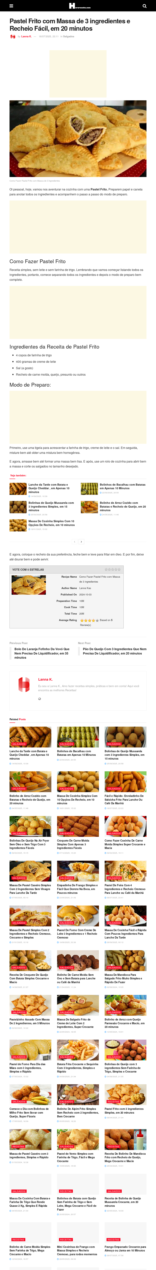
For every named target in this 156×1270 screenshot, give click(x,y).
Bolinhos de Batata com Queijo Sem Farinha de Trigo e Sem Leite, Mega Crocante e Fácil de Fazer (76, 1203)
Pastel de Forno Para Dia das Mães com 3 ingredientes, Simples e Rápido (27, 1067)
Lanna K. (26, 36)
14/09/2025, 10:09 (38, 496)
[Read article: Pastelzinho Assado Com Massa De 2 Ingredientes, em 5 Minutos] (30, 1005)
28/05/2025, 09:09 (67, 1259)
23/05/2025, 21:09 (67, 897)
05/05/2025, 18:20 (67, 1121)
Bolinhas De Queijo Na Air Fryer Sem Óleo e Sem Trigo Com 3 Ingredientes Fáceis (29, 844)
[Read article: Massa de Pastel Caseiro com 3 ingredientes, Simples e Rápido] (30, 1139)
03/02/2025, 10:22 (19, 1028)
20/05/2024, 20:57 (67, 1214)
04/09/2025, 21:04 (67, 1076)
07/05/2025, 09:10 (19, 897)
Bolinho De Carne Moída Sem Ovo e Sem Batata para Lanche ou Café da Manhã (76, 978)
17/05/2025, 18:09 (19, 1121)
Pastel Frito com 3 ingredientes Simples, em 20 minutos (124, 1110)
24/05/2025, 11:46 (110, 514)
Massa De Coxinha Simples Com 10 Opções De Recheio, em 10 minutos (52, 523)
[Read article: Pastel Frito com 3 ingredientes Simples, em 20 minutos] (125, 1094)
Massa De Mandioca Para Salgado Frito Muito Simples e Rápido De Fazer (123, 978)
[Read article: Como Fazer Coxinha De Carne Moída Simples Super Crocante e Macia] (125, 826)
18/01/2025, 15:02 (38, 529)
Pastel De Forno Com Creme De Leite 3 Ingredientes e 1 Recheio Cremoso (77, 933)
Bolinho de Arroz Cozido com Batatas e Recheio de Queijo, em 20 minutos (123, 506)
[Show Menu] (11, 5)
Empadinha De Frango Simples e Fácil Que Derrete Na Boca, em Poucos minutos (77, 888)
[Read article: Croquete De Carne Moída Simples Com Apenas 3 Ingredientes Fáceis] (78, 826)
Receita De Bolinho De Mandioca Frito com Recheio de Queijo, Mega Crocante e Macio (125, 1157)
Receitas (113, 1101)
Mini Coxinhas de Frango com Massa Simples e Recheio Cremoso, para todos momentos (77, 1250)
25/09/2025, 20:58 (38, 514)
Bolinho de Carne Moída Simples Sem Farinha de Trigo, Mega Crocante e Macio (30, 1250)
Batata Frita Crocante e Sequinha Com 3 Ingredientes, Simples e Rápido (77, 1067)
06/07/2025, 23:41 (114, 897)
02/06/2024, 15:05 (114, 987)
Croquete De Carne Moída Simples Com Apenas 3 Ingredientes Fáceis (73, 844)
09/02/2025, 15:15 (19, 853)
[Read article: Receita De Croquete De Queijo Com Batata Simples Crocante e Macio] (30, 960)
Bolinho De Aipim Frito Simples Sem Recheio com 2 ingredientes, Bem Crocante (78, 1112)
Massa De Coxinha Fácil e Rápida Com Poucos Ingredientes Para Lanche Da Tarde (125, 933)
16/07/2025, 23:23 (114, 808)
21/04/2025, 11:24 (67, 987)
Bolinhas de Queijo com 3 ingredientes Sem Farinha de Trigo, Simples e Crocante (122, 1067)
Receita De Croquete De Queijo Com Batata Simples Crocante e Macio (29, 978)
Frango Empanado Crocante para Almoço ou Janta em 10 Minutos (125, 1248)
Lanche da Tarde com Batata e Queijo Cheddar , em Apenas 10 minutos (49, 488)
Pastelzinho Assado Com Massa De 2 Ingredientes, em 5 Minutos (30, 1021)
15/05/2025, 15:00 (67, 1166)
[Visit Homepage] (78, 5)
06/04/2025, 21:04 (114, 1117)
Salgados (68, 36)
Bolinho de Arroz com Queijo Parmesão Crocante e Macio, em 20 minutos (125, 1023)
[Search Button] (144, 5)
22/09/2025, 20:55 (110, 492)
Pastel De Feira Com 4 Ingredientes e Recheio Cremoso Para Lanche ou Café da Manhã (125, 888)
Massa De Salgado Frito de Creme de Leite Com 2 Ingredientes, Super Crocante (75, 1023)
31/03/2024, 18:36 (19, 1162)
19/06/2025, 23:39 (67, 942)
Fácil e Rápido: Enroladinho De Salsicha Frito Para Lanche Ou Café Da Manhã (124, 799)
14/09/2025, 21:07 (19, 987)
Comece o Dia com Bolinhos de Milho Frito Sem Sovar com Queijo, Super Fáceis (29, 1112)
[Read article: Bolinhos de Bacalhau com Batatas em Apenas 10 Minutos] (89, 489)
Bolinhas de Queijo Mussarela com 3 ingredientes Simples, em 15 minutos (51, 506)
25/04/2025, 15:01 (114, 1166)
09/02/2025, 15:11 (114, 853)
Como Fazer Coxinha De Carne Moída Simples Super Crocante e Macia (125, 844)
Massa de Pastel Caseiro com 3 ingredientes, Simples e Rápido (29, 1155)
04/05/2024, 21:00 (19, 1210)
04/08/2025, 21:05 (114, 1076)
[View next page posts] (81, 541)
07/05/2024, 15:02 (19, 1076)
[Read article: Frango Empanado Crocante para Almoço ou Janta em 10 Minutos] (125, 1232)
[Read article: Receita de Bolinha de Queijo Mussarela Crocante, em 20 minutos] (125, 1184)
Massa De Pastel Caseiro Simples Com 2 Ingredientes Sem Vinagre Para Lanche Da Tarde (30, 888)
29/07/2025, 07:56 (114, 1255)
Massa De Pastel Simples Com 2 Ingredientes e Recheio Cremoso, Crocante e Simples (30, 933)
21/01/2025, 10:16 (19, 942)
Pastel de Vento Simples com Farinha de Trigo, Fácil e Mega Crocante (76, 1157)
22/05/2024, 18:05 (67, 1032)
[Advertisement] (78, 74)
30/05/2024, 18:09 (114, 1210)
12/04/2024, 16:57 (19, 1259)
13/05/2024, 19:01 (114, 1032)
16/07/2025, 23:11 (49, 36)
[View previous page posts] (74, 541)
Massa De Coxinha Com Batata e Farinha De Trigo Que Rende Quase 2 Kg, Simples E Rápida (30, 1202)
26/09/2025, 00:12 (114, 942)
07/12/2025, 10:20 (67, 853)
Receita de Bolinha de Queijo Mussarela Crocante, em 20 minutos (123, 1202)
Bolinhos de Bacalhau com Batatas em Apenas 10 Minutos (123, 486)
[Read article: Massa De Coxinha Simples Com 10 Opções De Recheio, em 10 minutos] (18, 525)
